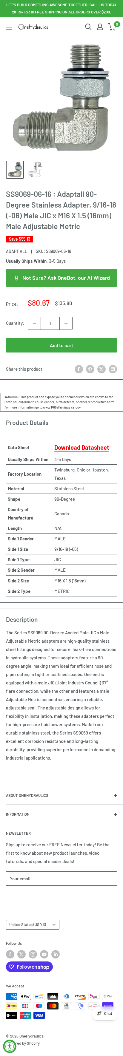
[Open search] (88, 27)
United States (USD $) (27, 924)
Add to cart (61, 345)
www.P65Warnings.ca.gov (62, 407)
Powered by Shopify (23, 1043)
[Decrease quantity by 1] (34, 323)
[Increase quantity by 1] (66, 323)
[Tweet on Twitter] (101, 368)
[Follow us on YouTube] (44, 954)
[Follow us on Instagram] (33, 954)
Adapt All (16, 251)
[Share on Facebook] (79, 368)
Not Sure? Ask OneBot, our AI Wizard (66, 277)
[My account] (100, 27)
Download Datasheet (81, 447)
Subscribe (25, 896)
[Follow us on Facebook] (10, 954)
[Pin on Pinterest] (90, 368)
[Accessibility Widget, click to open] (9, 1046)
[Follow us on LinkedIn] (55, 954)
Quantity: (15, 323)
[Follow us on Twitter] (21, 954)
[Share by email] (113, 368)
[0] (112, 26)
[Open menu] (9, 27)
